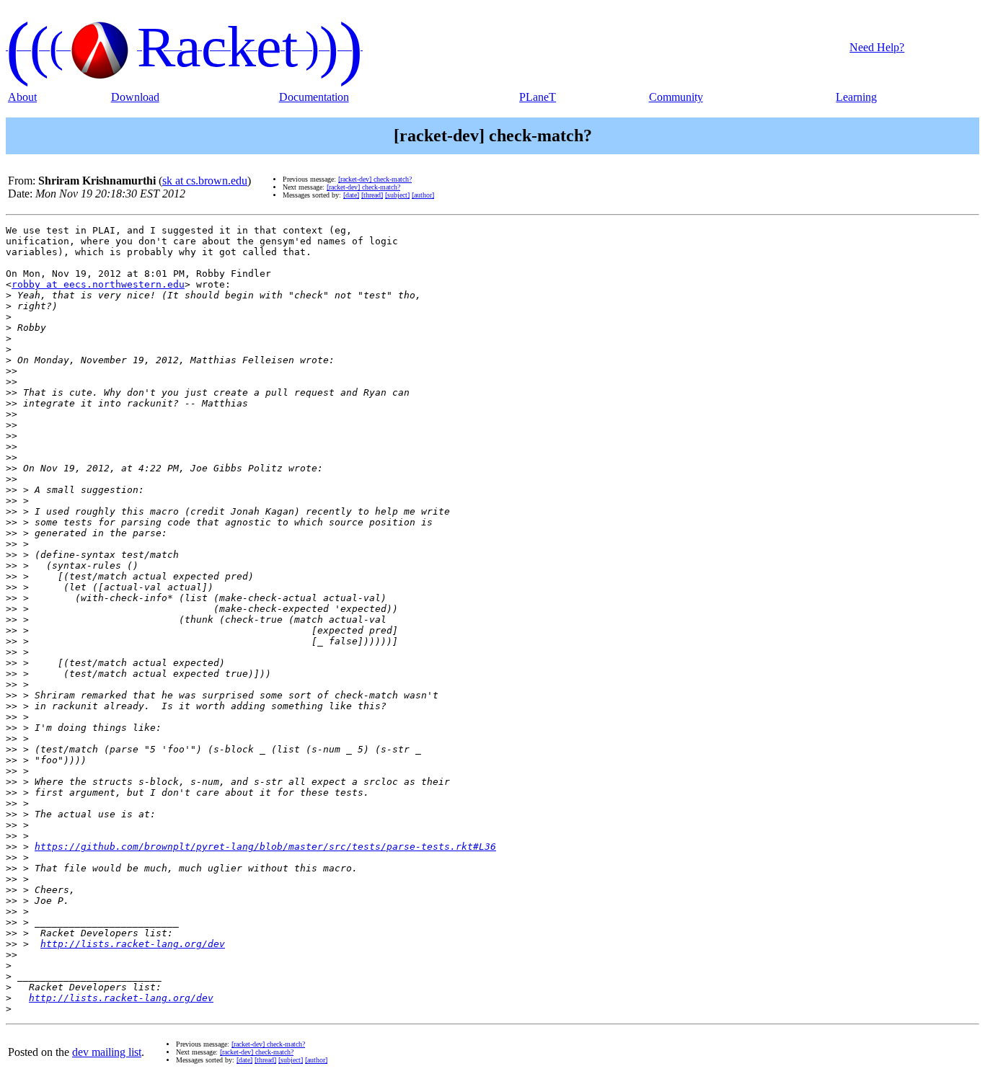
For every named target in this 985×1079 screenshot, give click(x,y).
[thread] (372, 195)
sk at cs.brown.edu (204, 180)
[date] (351, 195)
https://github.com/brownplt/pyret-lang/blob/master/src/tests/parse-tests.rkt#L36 (265, 846)
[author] (423, 195)
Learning (856, 97)
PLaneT (537, 97)
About (22, 97)
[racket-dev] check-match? (375, 179)
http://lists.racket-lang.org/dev (132, 943)
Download (135, 97)
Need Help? (876, 47)
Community (676, 97)
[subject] (397, 195)
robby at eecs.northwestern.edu (98, 284)
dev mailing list (106, 1052)
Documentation (314, 97)
